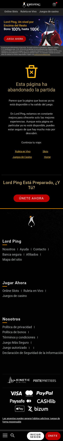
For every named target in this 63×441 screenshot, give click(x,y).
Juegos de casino (49, 11)
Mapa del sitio (12, 259)
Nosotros (8, 249)
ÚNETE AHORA (31, 198)
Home (47, 157)
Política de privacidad (17, 327)
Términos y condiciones (18, 337)
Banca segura (12, 254)
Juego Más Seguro (15, 342)
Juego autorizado (14, 347)
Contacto (39, 249)
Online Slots (11, 11)
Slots (45, 151)
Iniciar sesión (35, 436)
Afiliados (32, 254)
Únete (53, 435)
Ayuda (24, 249)
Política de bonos (14, 332)
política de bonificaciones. (42, 54)
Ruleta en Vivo (28, 11)
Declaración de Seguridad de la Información (32, 353)
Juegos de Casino (22, 157)
